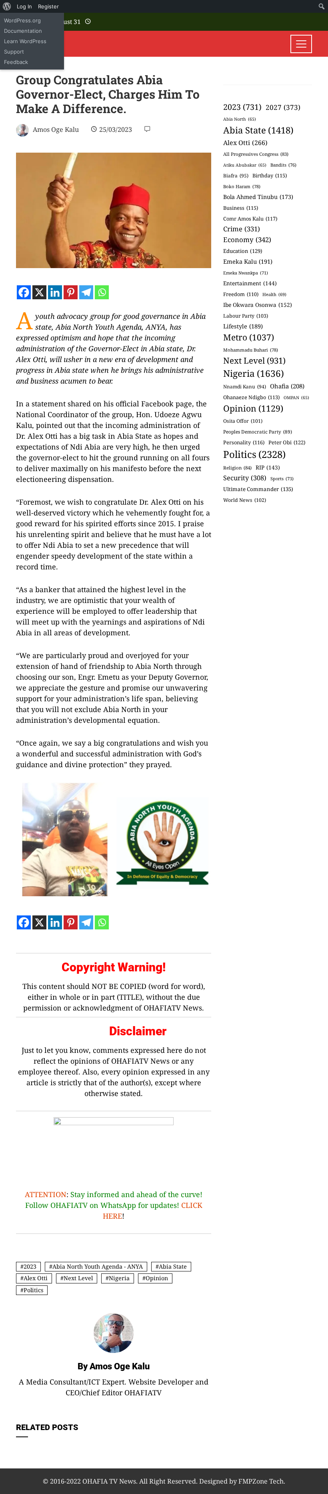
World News (244, 500)
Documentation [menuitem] (23, 31)
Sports (282, 478)
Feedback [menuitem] (16, 62)
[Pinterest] (71, 292)
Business (240, 207)
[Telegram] (86, 292)
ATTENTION (45, 1194)
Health (274, 294)
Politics (33, 1290)
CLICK (191, 1205)
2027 (283, 107)
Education (242, 251)
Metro (248, 337)
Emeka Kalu (247, 261)
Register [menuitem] (48, 6)
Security (244, 477)
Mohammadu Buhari (250, 350)
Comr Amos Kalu (250, 218)
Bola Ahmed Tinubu (258, 197)
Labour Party (245, 315)
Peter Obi (286, 442)
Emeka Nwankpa (245, 273)
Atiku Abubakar (244, 165)
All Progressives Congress (255, 154)
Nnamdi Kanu (244, 386)
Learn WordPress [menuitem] (25, 41)
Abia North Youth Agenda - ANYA (97, 1266)
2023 (30, 1266)
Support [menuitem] (14, 51)
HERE (112, 1216)
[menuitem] (7, 6)
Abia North (239, 119)
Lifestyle (243, 326)
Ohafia (287, 386)
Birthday (269, 175)
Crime (241, 228)
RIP (268, 467)
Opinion (157, 1278)
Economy (247, 239)
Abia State (173, 1266)
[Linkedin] (55, 292)
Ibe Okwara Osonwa (257, 304)
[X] (39, 292)
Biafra (235, 175)
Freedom (240, 294)
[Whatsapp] (102, 292)
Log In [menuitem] (24, 6)
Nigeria (119, 1278)
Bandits (283, 165)
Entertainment (250, 283)
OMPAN (296, 397)
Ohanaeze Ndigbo (251, 397)
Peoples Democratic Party (257, 431)
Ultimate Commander (258, 489)
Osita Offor (242, 421)
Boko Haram (241, 186)
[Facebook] (24, 292)
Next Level (78, 1278)
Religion (237, 468)
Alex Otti (36, 1278)
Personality (243, 442)
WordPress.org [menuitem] (22, 20)
